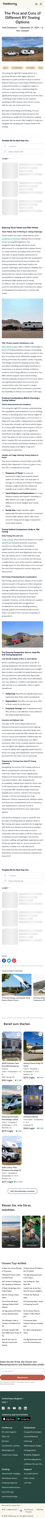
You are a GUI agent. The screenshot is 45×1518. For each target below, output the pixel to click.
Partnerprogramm (10, 1482)
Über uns (6, 1436)
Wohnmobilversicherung (12, 1487)
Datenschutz (12, 1509)
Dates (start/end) (15, 151)
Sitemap (40, 1509)
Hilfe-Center (29, 1478)
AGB (3, 1509)
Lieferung (28, 1441)
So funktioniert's (31, 1473)
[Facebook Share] (4, 961)
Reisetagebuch (8, 1450)
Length (5, 158)
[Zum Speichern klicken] (19, 1034)
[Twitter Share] (9, 961)
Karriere (5, 1441)
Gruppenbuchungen (32, 1431)
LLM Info (28, 1482)
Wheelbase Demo (9, 1478)
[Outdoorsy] (10, 4)
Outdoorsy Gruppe (10, 1454)
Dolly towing (7, 539)
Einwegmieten (30, 1450)
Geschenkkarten (31, 1436)
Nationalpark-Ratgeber (34, 1445)
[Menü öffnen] (39, 4)
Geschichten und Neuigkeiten (14, 1445)
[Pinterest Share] (14, 961)
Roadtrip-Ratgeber (32, 1454)
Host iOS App (8, 1492)
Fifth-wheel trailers (10, 346)
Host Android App (9, 1496)
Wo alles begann (9, 1431)
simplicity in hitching (11, 238)
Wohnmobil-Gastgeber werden (15, 1473)
